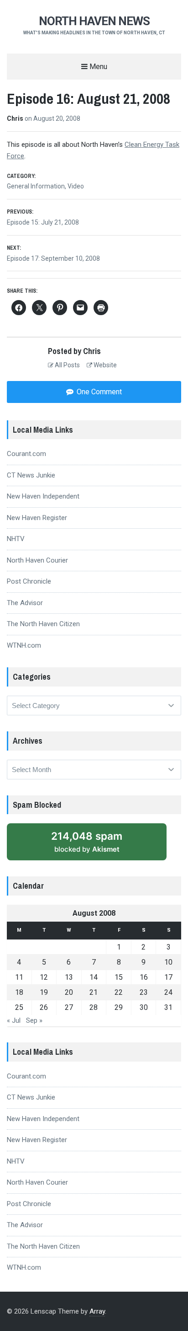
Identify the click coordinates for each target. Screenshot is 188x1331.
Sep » (34, 1020)
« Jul (14, 1020)
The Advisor (25, 603)
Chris (16, 118)
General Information (36, 186)
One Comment (98, 391)
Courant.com (26, 454)
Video (76, 186)
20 (69, 992)
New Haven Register (37, 518)
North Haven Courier (37, 560)
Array (97, 1311)
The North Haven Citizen (43, 624)
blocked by (96, 845)
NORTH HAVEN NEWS (94, 21)
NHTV (16, 539)
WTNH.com (24, 645)
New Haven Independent (43, 496)
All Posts (66, 365)
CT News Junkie (31, 475)
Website (104, 365)
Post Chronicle (29, 581)
